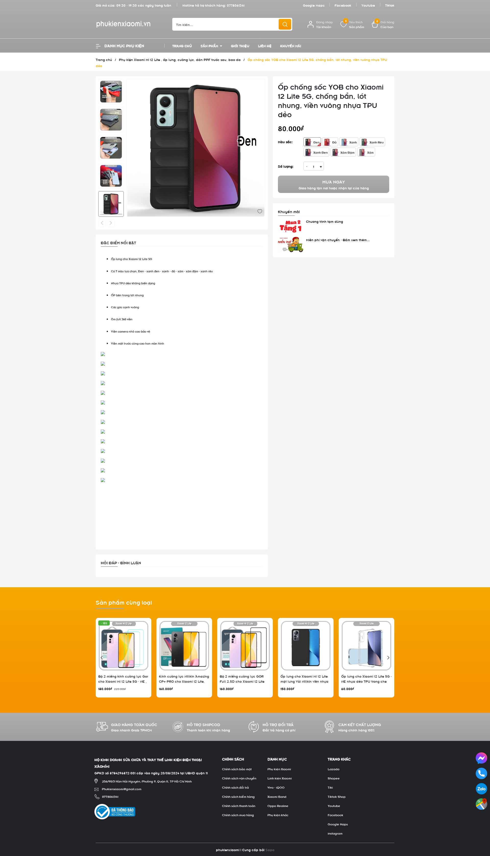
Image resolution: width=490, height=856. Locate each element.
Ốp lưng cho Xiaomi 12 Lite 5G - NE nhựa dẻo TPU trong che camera (366, 681)
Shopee (334, 778)
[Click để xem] (196, 148)
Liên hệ (265, 45)
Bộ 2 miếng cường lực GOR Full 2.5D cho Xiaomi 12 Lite (242, 678)
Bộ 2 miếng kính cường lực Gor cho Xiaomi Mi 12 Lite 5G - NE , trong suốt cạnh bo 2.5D (123, 681)
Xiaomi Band (276, 796)
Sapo (269, 849)
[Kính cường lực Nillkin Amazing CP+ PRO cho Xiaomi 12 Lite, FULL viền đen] (184, 645)
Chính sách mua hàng (238, 814)
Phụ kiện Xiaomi (279, 768)
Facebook (343, 5)
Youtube (368, 5)
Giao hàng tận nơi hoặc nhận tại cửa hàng (334, 184)
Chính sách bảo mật (237, 768)
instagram (335, 833)
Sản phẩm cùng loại (124, 602)
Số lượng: (285, 166)
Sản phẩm (210, 45)
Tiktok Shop (337, 796)
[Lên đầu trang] (481, 823)
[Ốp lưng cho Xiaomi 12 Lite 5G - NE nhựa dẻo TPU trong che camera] (366, 645)
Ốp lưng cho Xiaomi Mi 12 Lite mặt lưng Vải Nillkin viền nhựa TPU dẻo (304, 681)
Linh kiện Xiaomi (279, 778)
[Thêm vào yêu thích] (259, 210)
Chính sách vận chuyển (239, 778)
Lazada (333, 768)
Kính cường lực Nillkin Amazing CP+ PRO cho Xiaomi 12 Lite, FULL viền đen (184, 681)
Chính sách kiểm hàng (238, 796)
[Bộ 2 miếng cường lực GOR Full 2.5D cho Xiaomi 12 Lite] (245, 645)
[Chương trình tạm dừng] (290, 226)
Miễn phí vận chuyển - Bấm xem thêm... (338, 239)
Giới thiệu (240, 45)
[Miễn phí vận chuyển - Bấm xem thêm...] (290, 244)
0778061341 (235, 5)
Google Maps (313, 5)
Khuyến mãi (290, 45)
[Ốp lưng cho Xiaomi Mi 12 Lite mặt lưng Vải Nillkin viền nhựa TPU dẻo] (305, 645)
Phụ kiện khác (277, 814)
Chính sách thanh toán (238, 805)
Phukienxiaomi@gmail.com (121, 788)
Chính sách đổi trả (235, 787)
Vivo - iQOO (276, 787)
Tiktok (389, 5)
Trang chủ (182, 45)
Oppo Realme (277, 805)
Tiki (330, 787)
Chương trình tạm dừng (324, 221)
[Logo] (130, 24)
